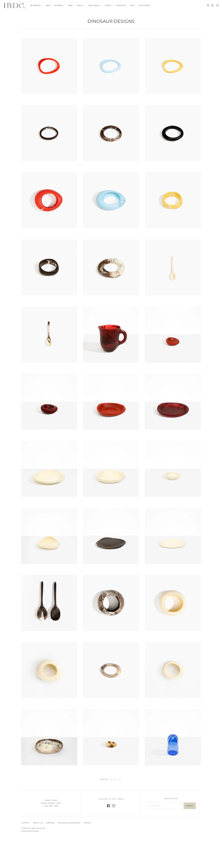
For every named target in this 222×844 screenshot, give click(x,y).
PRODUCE (121, 5)
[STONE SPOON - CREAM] (173, 267)
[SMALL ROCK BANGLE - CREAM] (173, 670)
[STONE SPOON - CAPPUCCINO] (49, 334)
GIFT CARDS (144, 5)
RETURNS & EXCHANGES (69, 823)
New (48, 5)
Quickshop (34, 99)
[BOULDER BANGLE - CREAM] (173, 603)
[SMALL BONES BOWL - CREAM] (111, 469)
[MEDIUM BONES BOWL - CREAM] (49, 469)
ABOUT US (38, 823)
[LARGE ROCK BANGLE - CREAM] (49, 670)
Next (120, 779)
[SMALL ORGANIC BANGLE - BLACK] (173, 133)
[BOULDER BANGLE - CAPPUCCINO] (111, 603)
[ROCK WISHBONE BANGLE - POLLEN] (173, 66)
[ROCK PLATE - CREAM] (173, 536)
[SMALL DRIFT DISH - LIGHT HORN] (111, 737)
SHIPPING (50, 823)
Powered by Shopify (30, 831)
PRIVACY (87, 823)
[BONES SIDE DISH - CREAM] (173, 469)
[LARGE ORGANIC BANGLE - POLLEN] (173, 200)
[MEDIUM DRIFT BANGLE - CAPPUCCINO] (111, 267)
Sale (132, 5)
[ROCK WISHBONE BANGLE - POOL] (111, 66)
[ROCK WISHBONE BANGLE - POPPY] (49, 66)
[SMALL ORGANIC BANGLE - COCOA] (111, 133)
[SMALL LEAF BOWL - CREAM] (49, 536)
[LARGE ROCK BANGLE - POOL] (111, 200)
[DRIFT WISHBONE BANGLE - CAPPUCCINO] (111, 670)
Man (70, 5)
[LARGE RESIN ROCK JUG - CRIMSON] (111, 334)
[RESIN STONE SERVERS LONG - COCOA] (49, 603)
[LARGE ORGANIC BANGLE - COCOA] (49, 267)
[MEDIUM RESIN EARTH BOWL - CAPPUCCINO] (49, 737)
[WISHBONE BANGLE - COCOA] (49, 133)
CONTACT (25, 823)
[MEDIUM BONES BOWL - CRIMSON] (173, 402)
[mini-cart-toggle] (217, 5)
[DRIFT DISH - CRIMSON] (49, 402)
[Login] (212, 5)
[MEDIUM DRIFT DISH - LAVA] (173, 334)
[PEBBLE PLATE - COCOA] (111, 536)
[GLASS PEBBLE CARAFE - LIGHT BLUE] (173, 737)
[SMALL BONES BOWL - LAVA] (111, 402)
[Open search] (208, 5)
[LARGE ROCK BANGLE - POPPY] (49, 200)
